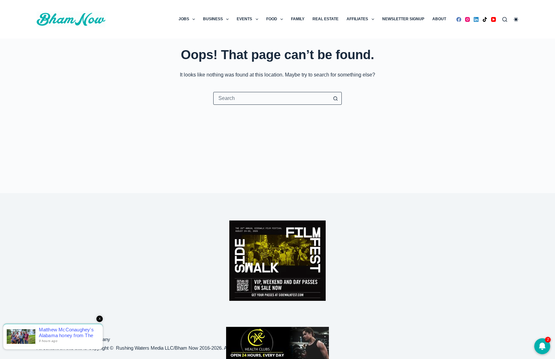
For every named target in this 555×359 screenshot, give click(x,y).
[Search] (504, 19)
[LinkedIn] (476, 19)
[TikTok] (484, 19)
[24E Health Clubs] (277, 342)
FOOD (271, 19)
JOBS (184, 19)
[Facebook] (458, 19)
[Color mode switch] (516, 19)
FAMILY (297, 19)
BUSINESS (213, 19)
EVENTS (244, 19)
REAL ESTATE (326, 19)
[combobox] (271, 98)
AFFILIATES (357, 19)
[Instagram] (467, 19)
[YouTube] (493, 19)
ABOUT (439, 19)
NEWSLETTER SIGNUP (403, 19)
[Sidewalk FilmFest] (277, 260)
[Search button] (335, 98)
